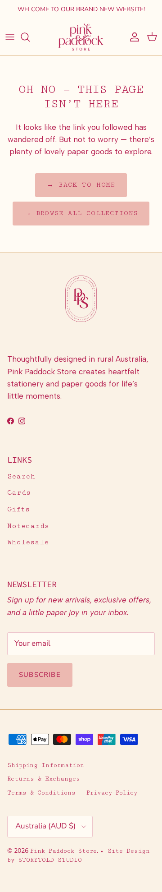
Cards (19, 492)
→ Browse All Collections (81, 213)
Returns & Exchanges (43, 778)
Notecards (28, 526)
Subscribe (40, 674)
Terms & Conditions (41, 792)
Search (21, 476)
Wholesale (28, 542)
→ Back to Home (81, 185)
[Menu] (10, 37)
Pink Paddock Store (63, 851)
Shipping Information (45, 765)
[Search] (30, 37)
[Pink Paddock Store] (81, 37)
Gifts (18, 509)
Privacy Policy (111, 792)
